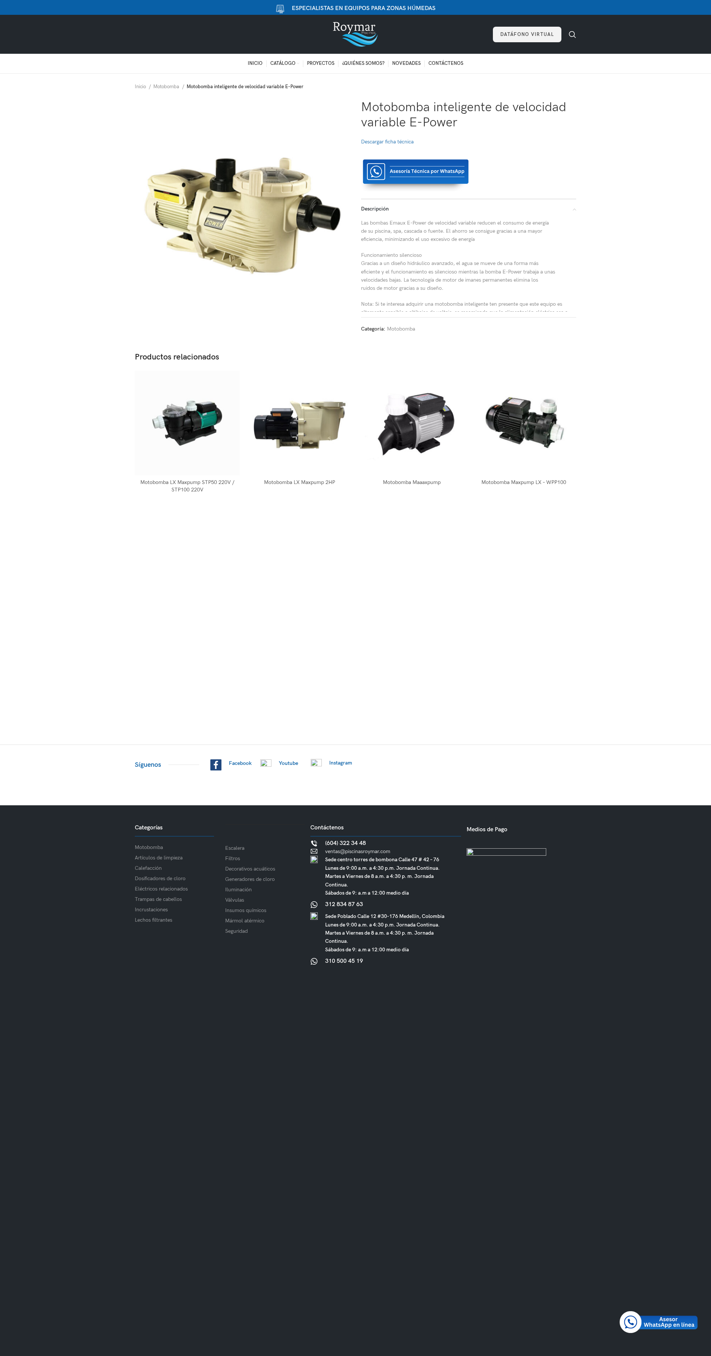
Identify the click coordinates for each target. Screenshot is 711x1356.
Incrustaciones (151, 909)
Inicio (141, 87)
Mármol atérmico (244, 921)
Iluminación (238, 889)
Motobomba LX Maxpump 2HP (299, 482)
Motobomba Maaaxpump (412, 482)
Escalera (234, 848)
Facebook (240, 763)
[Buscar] (572, 34)
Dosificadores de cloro (160, 878)
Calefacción (148, 868)
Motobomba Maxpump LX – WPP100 (523, 482)
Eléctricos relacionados (161, 889)
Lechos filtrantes (153, 920)
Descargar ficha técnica (387, 142)
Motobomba (166, 87)
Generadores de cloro (250, 879)
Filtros (232, 858)
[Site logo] (355, 34)
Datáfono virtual (527, 34)
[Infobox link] (385, 878)
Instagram (340, 763)
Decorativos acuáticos (250, 869)
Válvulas (234, 900)
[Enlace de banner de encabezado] (355, 7)
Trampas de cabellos (158, 899)
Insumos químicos (245, 910)
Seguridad (236, 931)
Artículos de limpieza (159, 858)
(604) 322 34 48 (345, 843)
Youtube (288, 763)
